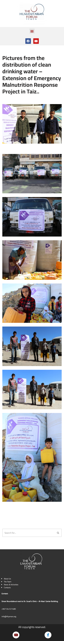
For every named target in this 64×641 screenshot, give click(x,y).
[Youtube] (36, 41)
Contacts (7, 587)
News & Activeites (11, 584)
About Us (7, 578)
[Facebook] (28, 41)
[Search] (58, 533)
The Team (7, 581)
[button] (32, 31)
